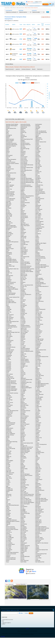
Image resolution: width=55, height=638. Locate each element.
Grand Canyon (24, 156)
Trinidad (37, 440)
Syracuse (37, 413)
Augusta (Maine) (10, 193)
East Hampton (9, 474)
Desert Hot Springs (10, 448)
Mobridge (23, 466)
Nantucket (23, 516)
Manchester (39, 69)
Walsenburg (38, 489)
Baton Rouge (9, 214)
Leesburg (23, 358)
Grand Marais (24, 162)
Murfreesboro (24, 506)
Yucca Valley (38, 557)
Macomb (23, 399)
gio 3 (7, 49)
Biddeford (8, 245)
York (36, 552)
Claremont (8, 364)
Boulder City (9, 273)
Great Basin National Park (27, 167)
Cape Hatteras (9, 318)
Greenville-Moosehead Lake (27, 182)
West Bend (38, 507)
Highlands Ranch (25, 224)
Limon (22, 370)
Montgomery (24, 479)
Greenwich (23, 183)
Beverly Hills (9, 244)
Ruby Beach (38, 285)
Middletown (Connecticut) (27, 447)
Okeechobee (38, 137)
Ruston (37, 289)
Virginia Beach (38, 479)
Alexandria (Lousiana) (11, 143)
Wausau (37, 505)
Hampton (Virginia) (25, 197)
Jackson (22, 260)
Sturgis (37, 405)
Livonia (22, 375)
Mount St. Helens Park (26, 499)
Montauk (23, 476)
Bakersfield (8, 204)
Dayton (7, 426)
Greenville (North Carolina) (27, 179)
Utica (36, 460)
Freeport (8, 556)
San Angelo (38, 314)
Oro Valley (37, 151)
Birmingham (9, 254)
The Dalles (37, 425)
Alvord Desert (9, 155)
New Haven (23, 535)
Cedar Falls (8, 335)
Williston (37, 524)
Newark (22, 541)
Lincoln (22, 371)
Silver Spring (38, 363)
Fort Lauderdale (10, 537)
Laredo (22, 344)
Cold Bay (8, 375)
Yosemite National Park (40, 553)
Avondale (8, 201)
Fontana (8, 533)
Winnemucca (38, 533)
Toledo (37, 429)
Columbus (8, 385)
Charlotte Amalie (10, 349)
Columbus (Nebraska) (11, 390)
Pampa (37, 170)
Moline (22, 471)
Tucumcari (37, 447)
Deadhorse (8, 429)
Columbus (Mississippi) (11, 389)
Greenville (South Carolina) (27, 181)
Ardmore (8, 174)
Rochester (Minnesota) (40, 264)
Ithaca (22, 259)
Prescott (37, 229)
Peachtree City (38, 182)
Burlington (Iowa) (10, 301)
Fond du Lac (9, 532)
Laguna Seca (24, 328)
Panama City (38, 171)
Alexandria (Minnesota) (11, 144)
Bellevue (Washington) (11, 227)
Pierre (36, 196)
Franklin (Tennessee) (11, 553)
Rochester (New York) (40, 267)
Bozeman (8, 277)
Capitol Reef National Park (12, 321)
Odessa (37, 135)
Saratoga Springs (39, 339)
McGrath (23, 432)
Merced (22, 437)
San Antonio (38, 316)
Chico (7, 360)
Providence (38, 233)
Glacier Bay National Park (27, 139)
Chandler (8, 343)
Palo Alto (37, 169)
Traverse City (38, 437)
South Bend (38, 374)
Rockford (37, 271)
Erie (7, 502)
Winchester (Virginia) (40, 530)
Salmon (37, 310)
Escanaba (8, 503)
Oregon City (38, 148)
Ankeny (8, 164)
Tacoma (37, 414)
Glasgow (23, 140)
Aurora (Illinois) (9, 196)
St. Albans (37, 387)
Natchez (22, 522)
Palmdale (37, 167)
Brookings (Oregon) (10, 287)
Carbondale (9, 322)
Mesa (22, 441)
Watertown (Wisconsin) (40, 501)
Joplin (22, 283)
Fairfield (8, 514)
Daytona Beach (9, 428)
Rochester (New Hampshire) (42, 266)
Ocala (36, 129)
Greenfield (23, 175)
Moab (22, 463)
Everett (7, 512)
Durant (7, 467)
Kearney (22, 295)
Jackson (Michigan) (25, 262)
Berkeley (8, 236)
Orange (37, 147)
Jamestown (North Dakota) (27, 271)
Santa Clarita (38, 332)
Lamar (22, 340)
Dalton (7, 420)
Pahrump (37, 162)
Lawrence (18, 69)
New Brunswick (24, 530)
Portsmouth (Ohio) (39, 227)
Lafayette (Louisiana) (25, 327)
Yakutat (37, 547)
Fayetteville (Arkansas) (11, 520)
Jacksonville (23, 264)
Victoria (37, 475)
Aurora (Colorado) (10, 194)
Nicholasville (24, 551)
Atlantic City (9, 189)
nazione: (21, 10)
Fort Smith (8, 541)
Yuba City (37, 556)
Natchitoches (24, 524)
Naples (22, 518)
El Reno (8, 485)
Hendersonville (24, 216)
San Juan (37, 322)
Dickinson (8, 452)
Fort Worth (8, 547)
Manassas (23, 406)
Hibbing (22, 220)
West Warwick (38, 510)
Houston (23, 240)
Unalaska (37, 458)
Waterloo (37, 497)
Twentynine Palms (39, 452)
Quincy (37, 239)
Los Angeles (23, 390)
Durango (8, 466)
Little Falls (23, 372)
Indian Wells (23, 252)
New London (24, 537)
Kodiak (22, 316)
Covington (8, 406)
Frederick (8, 555)
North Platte (23, 562)
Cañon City (8, 312)
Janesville (23, 273)
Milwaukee (23, 456)
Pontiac (37, 212)
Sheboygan (38, 352)
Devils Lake (8, 451)
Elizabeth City (9, 489)
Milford (22, 455)
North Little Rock (25, 560)
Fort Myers (8, 540)
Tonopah (37, 432)
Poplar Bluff (38, 213)
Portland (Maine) (39, 221)
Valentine (37, 466)
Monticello (23, 480)
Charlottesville (9, 351)
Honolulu (23, 233)
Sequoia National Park (40, 349)
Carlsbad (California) (11, 325)
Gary (22, 133)
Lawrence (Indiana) (25, 348)
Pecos (36, 183)
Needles (22, 525)
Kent (22, 302)
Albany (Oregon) (10, 140)
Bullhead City (9, 300)
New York (23, 540)
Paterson (37, 179)
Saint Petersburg (39, 301)
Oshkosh (37, 152)
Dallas (7, 418)
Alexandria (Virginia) (11, 146)
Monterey (23, 478)
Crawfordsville (9, 412)
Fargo (7, 517)
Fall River (8, 516)
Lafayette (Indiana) (25, 325)
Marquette (23, 420)
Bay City (8, 217)
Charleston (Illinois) (10, 347)
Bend (7, 231)
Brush (7, 295)
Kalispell (23, 290)
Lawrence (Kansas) (25, 349)
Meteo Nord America (20, 7)
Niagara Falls (24, 549)
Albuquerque (9, 142)
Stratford (37, 404)
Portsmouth (38, 223)
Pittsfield (37, 201)
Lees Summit (24, 356)
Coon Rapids (9, 397)
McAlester (23, 428)
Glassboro (23, 142)
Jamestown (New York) (26, 270)
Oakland (37, 128)
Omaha (37, 143)
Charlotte (8, 348)
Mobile (22, 464)
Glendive (23, 146)
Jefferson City (24, 274)
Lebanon (23, 355)
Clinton (7, 371)
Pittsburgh (37, 200)
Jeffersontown (24, 275)
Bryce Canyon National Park (12, 297)
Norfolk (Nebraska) (25, 556)
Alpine (7, 150)
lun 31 (7, 34)
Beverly (33, 69)
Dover (7, 459)
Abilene (8, 127)
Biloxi (7, 251)
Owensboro (38, 156)
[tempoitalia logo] (13, 6)
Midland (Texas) (24, 452)
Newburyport (24, 543)
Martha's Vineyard (25, 424)
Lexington (23, 364)
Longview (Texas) (25, 386)
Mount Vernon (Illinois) (26, 501)
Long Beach (23, 381)
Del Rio (7, 437)
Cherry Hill (8, 354)
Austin (7, 197)
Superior (37, 412)
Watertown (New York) (40, 498)
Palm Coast (38, 164)
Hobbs (22, 227)
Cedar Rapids (9, 336)
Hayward (23, 210)
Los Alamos (23, 389)
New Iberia (23, 536)
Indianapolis (23, 254)
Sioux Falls (37, 366)
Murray (22, 507)
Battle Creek (9, 216)
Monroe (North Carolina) (26, 475)
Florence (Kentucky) (10, 528)
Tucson (37, 445)
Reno (36, 251)
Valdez (37, 463)
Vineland (37, 478)
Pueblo (37, 236)
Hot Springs (23, 237)
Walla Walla (38, 487)
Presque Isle (38, 231)
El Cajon (8, 480)
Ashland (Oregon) (10, 179)
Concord (8, 391)
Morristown (23, 489)
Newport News (24, 548)
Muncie (22, 505)
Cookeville (8, 395)
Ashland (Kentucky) (10, 178)
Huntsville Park (24, 244)
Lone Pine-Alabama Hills (26, 379)
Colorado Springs (10, 378)
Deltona (8, 440)
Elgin (7, 486)
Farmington (9, 518)
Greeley (22, 173)
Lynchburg (23, 398)
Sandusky (37, 327)
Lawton (22, 352)
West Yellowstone (39, 512)
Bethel (7, 239)
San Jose (37, 321)
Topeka (37, 433)
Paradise (37, 173)
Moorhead (23, 486)
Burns (7, 304)
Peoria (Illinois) (38, 190)
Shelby (37, 354)
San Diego (37, 318)
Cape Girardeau (10, 317)
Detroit (7, 449)
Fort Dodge (8, 536)
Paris (36, 174)
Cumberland (9, 416)
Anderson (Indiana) (10, 162)
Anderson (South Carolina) (12, 163)
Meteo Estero (38, 1)
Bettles (7, 243)
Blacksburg (8, 258)
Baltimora (8, 205)
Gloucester (23, 151)
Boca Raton (8, 264)
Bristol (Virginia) (10, 283)
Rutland (37, 290)
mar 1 (7, 39)
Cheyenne (8, 356)
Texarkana (37, 424)
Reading (37, 245)
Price (36, 232)
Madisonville (24, 404)
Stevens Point (38, 399)
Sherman (37, 358)
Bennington (9, 232)
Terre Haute (38, 422)
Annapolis (8, 167)
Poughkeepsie (38, 228)
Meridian (23, 440)
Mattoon (23, 426)
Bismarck (8, 256)
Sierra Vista (38, 360)
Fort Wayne (8, 545)
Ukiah (36, 456)
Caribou (8, 324)
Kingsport (23, 310)
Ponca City (37, 210)
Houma (22, 239)
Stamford (37, 390)
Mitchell (22, 462)
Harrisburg (23, 198)
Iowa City (23, 258)
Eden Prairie (9, 478)
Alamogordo (9, 135)
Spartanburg (38, 378)
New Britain (23, 529)
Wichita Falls (38, 520)
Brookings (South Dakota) (12, 289)
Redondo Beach (39, 250)
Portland (37, 220)
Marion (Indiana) (25, 416)
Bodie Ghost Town (10, 266)
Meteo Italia (30, 1)
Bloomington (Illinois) (11, 259)
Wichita (37, 518)
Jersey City (23, 277)
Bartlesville (8, 213)
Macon (22, 401)
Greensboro (23, 177)
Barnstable (8, 208)
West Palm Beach (39, 509)
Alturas (7, 152)
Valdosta (37, 464)
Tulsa (36, 448)
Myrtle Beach (24, 512)
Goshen (22, 155)
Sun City (37, 409)
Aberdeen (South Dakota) (12, 124)
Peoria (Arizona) (39, 189)
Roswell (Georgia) (39, 282)
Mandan (23, 409)
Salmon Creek (38, 312)
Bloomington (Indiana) (11, 260)
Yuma (36, 559)
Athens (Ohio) (9, 186)
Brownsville (9, 291)
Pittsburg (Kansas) (39, 198)
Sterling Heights (39, 397)
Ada (7, 129)
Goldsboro (23, 152)
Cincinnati (8, 363)
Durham (8, 468)
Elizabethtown (9, 490)
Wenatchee (38, 506)
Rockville (37, 273)
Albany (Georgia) (10, 139)
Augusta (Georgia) (10, 191)
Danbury (8, 421)
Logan (22, 376)
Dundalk (8, 464)
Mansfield (23, 414)
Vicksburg (37, 474)
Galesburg (23, 128)
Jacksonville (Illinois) (25, 267)
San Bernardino (39, 317)
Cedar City (8, 333)
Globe (22, 150)
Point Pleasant (38, 209)
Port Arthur (38, 216)
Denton (8, 444)
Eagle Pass (8, 471)
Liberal (22, 367)
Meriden (23, 439)
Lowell (22, 394)
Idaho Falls (23, 248)
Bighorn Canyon (10, 248)
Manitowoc (23, 412)
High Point (23, 223)
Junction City (24, 286)
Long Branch (24, 383)
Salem (36, 304)
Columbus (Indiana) (10, 387)
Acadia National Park (11, 128)
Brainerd (8, 278)
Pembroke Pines (39, 185)
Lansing (22, 343)
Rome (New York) (39, 279)
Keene (22, 297)
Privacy (3, 636)
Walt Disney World (39, 490)
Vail (36, 462)
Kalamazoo (23, 289)
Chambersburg (9, 340)
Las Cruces (23, 345)
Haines (22, 191)
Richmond (37, 255)
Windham (37, 532)
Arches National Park (11, 173)
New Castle (23, 532)
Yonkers (37, 551)
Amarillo (8, 156)
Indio (22, 255)
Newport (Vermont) (25, 545)
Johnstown (23, 279)
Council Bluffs (9, 405)
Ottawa (37, 154)
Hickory (22, 221)
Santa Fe (37, 335)
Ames (7, 158)
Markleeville (23, 418)
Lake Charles (24, 329)
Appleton (8, 170)
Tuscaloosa (38, 451)
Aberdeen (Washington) (11, 125)
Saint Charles (38, 294)
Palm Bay (37, 163)
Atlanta (7, 187)
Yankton (37, 548)
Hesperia (23, 218)
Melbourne (23, 435)
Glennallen (23, 147)
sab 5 (7, 59)
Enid (7, 501)
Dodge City (8, 456)
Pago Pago (37, 160)
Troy (36, 441)
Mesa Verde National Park (27, 443)
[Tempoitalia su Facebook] (6, 581)
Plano (36, 204)
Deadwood (8, 431)
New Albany (23, 526)
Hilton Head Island (25, 225)
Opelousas (37, 146)
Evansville (8, 510)
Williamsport (38, 522)
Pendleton (37, 186)
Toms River (38, 431)
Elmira (7, 497)
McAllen (22, 429)
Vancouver (37, 471)
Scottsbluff (38, 344)
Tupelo (37, 449)
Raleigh (37, 241)
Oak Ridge (37, 127)
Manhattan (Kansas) (25, 410)
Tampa (37, 418)
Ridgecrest (37, 259)
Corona (7, 401)
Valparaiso (37, 470)
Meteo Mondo (13, 7)
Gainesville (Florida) (25, 124)
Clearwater (8, 368)
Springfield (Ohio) (39, 386)
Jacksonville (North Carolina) (27, 268)
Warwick (37, 493)
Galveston (23, 131)
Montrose (23, 483)
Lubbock (23, 395)
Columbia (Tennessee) (11, 383)
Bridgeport (8, 281)
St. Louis (37, 389)
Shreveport (38, 359)
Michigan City (24, 445)
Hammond (23, 194)
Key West (23, 306)
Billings (8, 250)
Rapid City (37, 244)
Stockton (37, 402)
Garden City (23, 132)
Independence (24, 251)
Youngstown (38, 555)
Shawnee (37, 351)
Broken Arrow (9, 286)
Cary (7, 329)
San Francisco (38, 320)
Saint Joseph (38, 298)
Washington (38, 494)
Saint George (38, 297)
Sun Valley (37, 410)
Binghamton (9, 252)
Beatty (7, 220)
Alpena (7, 148)
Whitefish (37, 517)
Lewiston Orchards (25, 362)
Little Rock (23, 374)
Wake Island (38, 485)
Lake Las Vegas (24, 332)
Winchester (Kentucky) (40, 529)
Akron (7, 133)
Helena (22, 212)
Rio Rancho (38, 260)
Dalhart (8, 417)
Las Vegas (23, 347)
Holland (22, 228)
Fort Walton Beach (10, 544)
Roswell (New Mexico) (40, 283)
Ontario (37, 144)
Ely (6, 498)
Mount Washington (25, 503)
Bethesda (8, 240)
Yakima (37, 545)
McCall (22, 431)
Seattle (37, 348)
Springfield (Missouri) (40, 385)
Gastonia (23, 135)
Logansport (23, 378)
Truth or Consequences (41, 444)
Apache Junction (10, 169)
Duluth (7, 463)
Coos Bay (8, 398)
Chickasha (8, 359)
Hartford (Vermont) (25, 202)
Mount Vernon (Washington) (27, 502)
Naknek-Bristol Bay (25, 513)
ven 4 (7, 54)
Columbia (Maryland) (11, 381)
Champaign (9, 341)
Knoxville (23, 314)
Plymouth (37, 206)
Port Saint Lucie (39, 218)
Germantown (24, 136)
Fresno (7, 560)
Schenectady (38, 343)
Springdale (38, 381)
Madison (23, 402)
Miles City (23, 453)
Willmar (37, 525)
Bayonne (8, 218)
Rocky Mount (38, 274)
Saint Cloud (38, 295)
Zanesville (37, 560)
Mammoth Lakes (24, 405)
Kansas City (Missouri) (26, 294)
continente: (9, 10)
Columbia (8, 379)
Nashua (22, 520)
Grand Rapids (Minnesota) (27, 164)
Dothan (8, 458)
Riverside (37, 262)
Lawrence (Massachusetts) (27, 351)
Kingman (23, 309)
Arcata (7, 171)
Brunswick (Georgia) (11, 293)
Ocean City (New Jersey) (41, 132)
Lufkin (22, 397)
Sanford (37, 328)
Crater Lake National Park (12, 410)
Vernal (36, 472)
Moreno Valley (24, 487)
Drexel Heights (9, 460)
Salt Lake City (38, 313)
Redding (37, 247)
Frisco (7, 562)
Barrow (7, 210)
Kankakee (23, 291)
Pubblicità (27, 628)
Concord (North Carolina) (12, 393)
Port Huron (38, 217)
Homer (22, 231)
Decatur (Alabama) (10, 433)
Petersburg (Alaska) (40, 191)
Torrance (37, 435)
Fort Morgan (9, 539)
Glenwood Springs (25, 148)
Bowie (7, 274)
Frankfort (8, 551)
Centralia (8, 337)
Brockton (8, 285)
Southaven (37, 376)
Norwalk (37, 125)
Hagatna (23, 190)
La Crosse (23, 320)
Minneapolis (23, 458)
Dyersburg (8, 470)
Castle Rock (8, 331)
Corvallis (8, 404)
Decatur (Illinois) (10, 435)
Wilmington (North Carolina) (42, 528)
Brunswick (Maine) (10, 294)
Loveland (23, 393)
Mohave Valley (24, 468)
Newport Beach (24, 547)
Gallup (22, 129)
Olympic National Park (40, 142)
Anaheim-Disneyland (11, 159)
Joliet (22, 281)
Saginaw (37, 293)
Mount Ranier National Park (27, 494)
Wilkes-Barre (38, 521)
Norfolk (22, 555)
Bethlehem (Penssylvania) (12, 241)
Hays (22, 209)
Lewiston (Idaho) (24, 359)
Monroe (22, 472)
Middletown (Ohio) (25, 449)
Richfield (37, 254)
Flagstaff (8, 524)
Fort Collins (8, 535)
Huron (22, 245)
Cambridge (8, 309)
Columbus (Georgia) (10, 386)
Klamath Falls (24, 313)
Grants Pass (23, 166)
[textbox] (34, 4)
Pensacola (37, 187)
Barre (7, 209)
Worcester (37, 541)
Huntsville (23, 243)
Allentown (8, 147)
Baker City (8, 202)
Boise (7, 267)
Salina (36, 305)
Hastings (23, 204)
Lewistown (23, 363)
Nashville (23, 521)
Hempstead (23, 213)
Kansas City (23, 293)
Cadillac (8, 306)
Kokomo (22, 317)
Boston (7, 270)
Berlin (7, 237)
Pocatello (37, 208)
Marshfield (23, 422)
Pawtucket (37, 181)
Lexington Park (24, 366)
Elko (7, 493)
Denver (7, 445)
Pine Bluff (37, 197)
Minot (22, 459)
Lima (22, 368)
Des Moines (9, 447)
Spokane (37, 379)
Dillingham (8, 453)
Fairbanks (8, 513)
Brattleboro (8, 279)
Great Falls (23, 169)
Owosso (37, 158)
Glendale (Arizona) (25, 143)
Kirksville (23, 312)
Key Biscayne (24, 305)
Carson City (8, 328)
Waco (36, 482)
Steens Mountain (39, 394)
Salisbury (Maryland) (40, 309)
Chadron (8, 339)
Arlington (8, 175)
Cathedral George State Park (13, 332)
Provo (36, 235)
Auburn (8, 190)
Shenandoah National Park (41, 356)
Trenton (37, 439)
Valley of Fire (38, 468)
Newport (23, 544)
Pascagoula (38, 178)
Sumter (37, 408)
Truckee (37, 443)
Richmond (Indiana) (40, 256)
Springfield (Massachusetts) (42, 383)
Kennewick (23, 300)
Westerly (37, 514)
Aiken (7, 132)
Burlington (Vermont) (11, 302)
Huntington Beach (25, 241)
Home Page (4, 617)
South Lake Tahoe (39, 375)
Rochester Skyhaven (26, 69)
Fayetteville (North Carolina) (12, 521)
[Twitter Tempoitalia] (9, 581)
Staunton (37, 393)
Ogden (37, 136)
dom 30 (7, 29)
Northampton (38, 124)
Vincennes (37, 476)
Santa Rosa (38, 336)
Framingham (9, 549)
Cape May (8, 320)
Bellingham (8, 228)
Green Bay (23, 174)
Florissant (8, 530)
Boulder (8, 271)
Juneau (22, 287)
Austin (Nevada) (10, 200)
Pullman (37, 237)
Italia (21, 613)
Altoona (8, 151)
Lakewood (23, 339)
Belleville (8, 224)
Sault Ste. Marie (39, 340)
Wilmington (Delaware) (40, 526)
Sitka (36, 367)
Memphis (23, 436)
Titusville (37, 428)
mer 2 (7, 44)
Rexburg (37, 252)
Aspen (7, 181)
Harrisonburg (24, 200)
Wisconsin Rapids (39, 539)
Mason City (23, 425)
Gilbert (22, 137)
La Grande (23, 321)
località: (34, 10)
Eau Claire (8, 476)
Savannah (37, 341)
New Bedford (24, 528)
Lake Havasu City (25, 331)
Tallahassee (38, 417)
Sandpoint (37, 325)
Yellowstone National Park (41, 549)
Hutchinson (23, 247)
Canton (7, 313)
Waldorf (37, 486)
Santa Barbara (38, 331)
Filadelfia (8, 522)
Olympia (37, 140)
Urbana (37, 459)
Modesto (23, 467)
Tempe (37, 421)
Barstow (8, 212)
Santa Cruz (38, 333)
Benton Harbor (9, 233)
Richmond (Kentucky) (40, 258)
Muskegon (23, 509)
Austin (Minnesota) (10, 198)
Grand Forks (23, 158)
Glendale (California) (25, 144)
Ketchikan (23, 304)
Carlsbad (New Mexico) (11, 327)
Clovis (7, 372)
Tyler (36, 455)
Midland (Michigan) (25, 451)
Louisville (23, 391)
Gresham (23, 187)
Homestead (23, 232)
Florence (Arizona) (10, 526)
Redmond (37, 248)
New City (23, 533)
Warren (37, 491)
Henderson (23, 214)
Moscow (22, 490)
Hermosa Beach (24, 217)
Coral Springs (9, 399)
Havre (22, 208)
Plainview (37, 202)
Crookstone (8, 414)
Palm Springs (38, 166)
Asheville (8, 177)
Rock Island (38, 270)
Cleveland (8, 370)
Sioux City (37, 364)
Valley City (37, 467)
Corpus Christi (9, 402)
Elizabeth (8, 487)
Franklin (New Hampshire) (12, 552)
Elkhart (7, 491)
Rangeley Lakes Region (40, 243)
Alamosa (8, 136)
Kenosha (23, 301)
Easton (7, 475)
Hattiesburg (23, 205)
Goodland (23, 154)
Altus (7, 154)
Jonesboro (23, 282)
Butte (7, 305)
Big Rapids (8, 247)
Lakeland (23, 335)
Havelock (23, 206)
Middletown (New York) (26, 448)
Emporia (8, 499)
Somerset (37, 372)
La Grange (23, 322)
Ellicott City (8, 495)
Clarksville (8, 367)
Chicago (8, 358)
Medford (23, 433)
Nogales (22, 552)
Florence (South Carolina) (12, 529)
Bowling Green (9, 275)
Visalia (36, 480)
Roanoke (37, 263)
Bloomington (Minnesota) (12, 262)
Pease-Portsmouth (10, 69)
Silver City (37, 362)
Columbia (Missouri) (11, 382)
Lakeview (23, 336)
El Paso (7, 483)
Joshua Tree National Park (27, 285)
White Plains (38, 516)
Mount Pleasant (24, 493)
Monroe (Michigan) (25, 474)
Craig (7, 408)
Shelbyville (38, 355)
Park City (37, 175)
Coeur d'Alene (9, 374)
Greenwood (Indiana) (26, 185)
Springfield (38, 382)
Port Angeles (38, 214)
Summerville (38, 406)
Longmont (23, 385)
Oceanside (37, 133)
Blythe (7, 263)
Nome (22, 553)
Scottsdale (37, 345)
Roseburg (37, 281)
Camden (8, 310)
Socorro (37, 371)
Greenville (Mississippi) (26, 178)
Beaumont (8, 221)
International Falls (25, 256)
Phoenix (37, 194)
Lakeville (23, 337)
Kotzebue (23, 318)
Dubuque (8, 462)
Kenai (22, 298)
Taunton (37, 420)
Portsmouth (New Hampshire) (39, 225)
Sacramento (38, 291)
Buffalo (7, 298)
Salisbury (37, 308)
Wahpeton (37, 483)
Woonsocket (38, 540)
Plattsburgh (38, 205)
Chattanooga (9, 352)
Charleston (8, 344)
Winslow (37, 536)
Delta (7, 439)
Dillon (7, 455)
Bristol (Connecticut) (11, 282)
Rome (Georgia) (39, 278)
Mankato (23, 413)
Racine (37, 240)
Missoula (23, 460)
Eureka (7, 509)
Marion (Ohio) (24, 417)
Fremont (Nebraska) (10, 559)
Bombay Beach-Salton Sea (12, 268)
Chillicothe (8, 362)
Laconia (22, 324)
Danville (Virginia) (10, 424)
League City (23, 354)
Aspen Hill (8, 182)
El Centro (8, 482)
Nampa (22, 514)
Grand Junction (24, 160)
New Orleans (24, 539)
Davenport (8, 425)
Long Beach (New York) (26, 382)
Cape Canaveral (10, 314)
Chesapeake (9, 355)
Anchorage (8, 160)
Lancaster (23, 341)
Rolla (36, 277)
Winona (37, 535)
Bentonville (8, 235)
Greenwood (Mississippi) (26, 186)
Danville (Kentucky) (10, 422)
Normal (22, 557)
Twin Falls (37, 453)
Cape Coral (8, 316)
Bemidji (8, 229)
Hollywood (23, 229)
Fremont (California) (11, 557)
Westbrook (37, 513)
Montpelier (23, 482)
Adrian (7, 131)
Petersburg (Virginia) (40, 193)
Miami (22, 444)
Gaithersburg (24, 127)
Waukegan (37, 503)
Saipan (37, 302)
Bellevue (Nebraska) (11, 225)
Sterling (37, 395)
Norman (22, 559)
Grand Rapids (24, 163)
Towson (37, 436)
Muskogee (23, 510)
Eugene (8, 507)
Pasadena (37, 177)
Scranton (37, 347)
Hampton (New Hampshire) (27, 196)
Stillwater (37, 401)
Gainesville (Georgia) (25, 125)
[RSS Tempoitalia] (12, 581)
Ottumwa (37, 155)
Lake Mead (23, 333)
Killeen (22, 308)
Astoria (7, 183)
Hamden (23, 193)
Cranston (8, 409)
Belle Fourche (9, 223)
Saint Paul (37, 300)
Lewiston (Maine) (25, 360)
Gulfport (23, 189)
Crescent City (9, 413)
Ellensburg (8, 494)
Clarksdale (8, 366)
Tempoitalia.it (7, 7)
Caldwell (8, 308)
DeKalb (7, 436)
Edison (7, 479)
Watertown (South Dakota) (41, 499)
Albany (7, 137)
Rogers (37, 275)
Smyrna (37, 370)
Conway (8, 394)
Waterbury (37, 495)
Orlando (37, 150)
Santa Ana (37, 329)
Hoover (22, 235)
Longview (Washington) (26, 387)
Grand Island (24, 159)
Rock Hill (37, 268)
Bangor (7, 206)
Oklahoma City (38, 139)
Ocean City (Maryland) (40, 131)
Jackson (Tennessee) (25, 263)
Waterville (37, 502)
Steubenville (38, 398)
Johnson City (23, 278)
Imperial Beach (24, 250)
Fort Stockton (9, 543)
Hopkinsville (23, 236)
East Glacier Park (10, 472)
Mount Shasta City (25, 498)
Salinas (37, 306)
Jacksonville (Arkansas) (26, 266)
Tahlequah (37, 416)
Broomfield (8, 290)
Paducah (37, 159)
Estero (26, 613)
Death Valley (9, 432)
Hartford (23, 201)
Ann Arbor (8, 166)
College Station (9, 376)
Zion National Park (39, 562)
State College (38, 391)
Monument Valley (25, 485)
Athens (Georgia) (10, 185)
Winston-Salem (39, 537)
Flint (7, 525)
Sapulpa (37, 337)
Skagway (37, 368)
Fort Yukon (8, 548)
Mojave (22, 470)
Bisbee (7, 255)
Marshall (23, 421)
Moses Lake (23, 491)
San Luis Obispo (39, 324)
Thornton (37, 426)
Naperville (23, 517)
